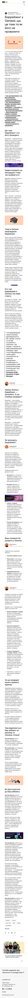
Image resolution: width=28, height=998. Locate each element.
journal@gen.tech (6, 979)
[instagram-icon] (7, 989)
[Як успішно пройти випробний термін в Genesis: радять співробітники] (14, 947)
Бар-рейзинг (8, 925)
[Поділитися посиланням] (15, 932)
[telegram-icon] (3, 989)
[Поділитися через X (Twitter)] (8, 932)
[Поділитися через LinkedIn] (11, 932)
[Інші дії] (22, 13)
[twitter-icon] (5, 989)
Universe (14, 920)
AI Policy (4, 991)
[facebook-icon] (9, 989)
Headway (8, 920)
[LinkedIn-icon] (11, 989)
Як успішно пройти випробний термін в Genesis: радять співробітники (13, 956)
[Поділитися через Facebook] (5, 932)
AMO (14, 923)
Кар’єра (19, 923)
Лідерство (7, 928)
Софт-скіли (8, 923)
